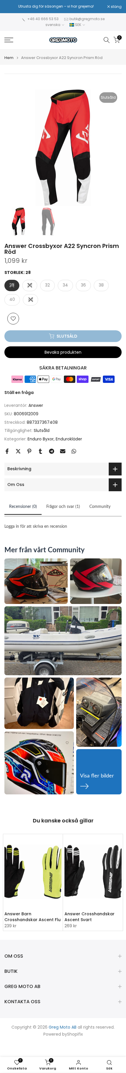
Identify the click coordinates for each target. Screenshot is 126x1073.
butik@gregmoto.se (87, 18)
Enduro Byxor (41, 439)
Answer (35, 405)
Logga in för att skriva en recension (35, 527)
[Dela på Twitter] (18, 451)
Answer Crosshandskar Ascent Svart (89, 917)
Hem (8, 58)
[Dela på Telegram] (51, 451)
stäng (116, 6)
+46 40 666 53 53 (43, 18)
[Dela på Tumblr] (40, 451)
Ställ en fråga (19, 392)
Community (99, 507)
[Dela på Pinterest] (29, 451)
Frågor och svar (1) (63, 507)
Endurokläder (69, 439)
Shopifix (75, 1034)
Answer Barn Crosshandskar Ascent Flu (32, 917)
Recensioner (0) (23, 507)
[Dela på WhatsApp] (73, 451)
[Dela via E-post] (62, 451)
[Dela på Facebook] (7, 451)
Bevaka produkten (63, 352)
